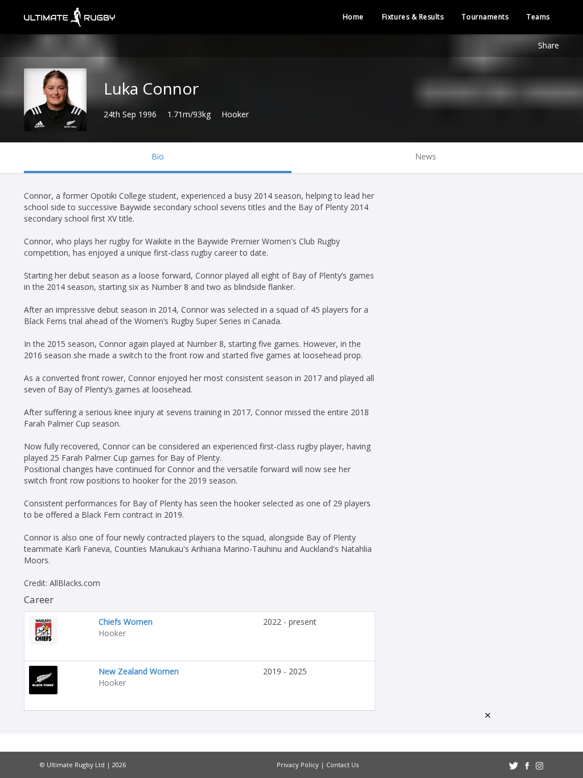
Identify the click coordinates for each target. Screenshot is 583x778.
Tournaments (485, 17)
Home (353, 17)
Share (548, 45)
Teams (538, 17)
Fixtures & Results (413, 17)
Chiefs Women (125, 621)
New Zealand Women (138, 671)
